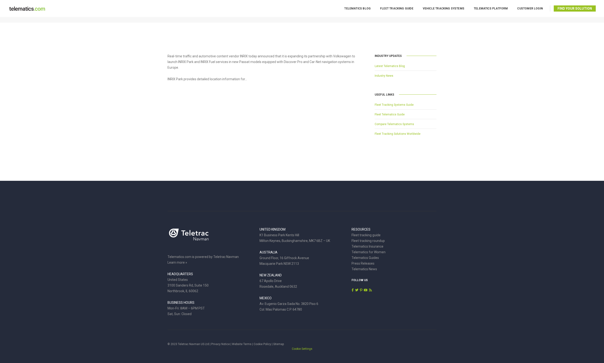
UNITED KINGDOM (272, 229)
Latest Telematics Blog (390, 66)
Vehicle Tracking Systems (443, 8)
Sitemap (278, 344)
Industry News (384, 75)
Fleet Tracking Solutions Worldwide (397, 133)
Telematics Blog (357, 8)
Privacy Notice (220, 344)
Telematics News (364, 269)
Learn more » (177, 262)
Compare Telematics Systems (394, 124)
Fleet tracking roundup (368, 241)
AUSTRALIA (268, 252)
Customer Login (530, 8)
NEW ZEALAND (271, 275)
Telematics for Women (369, 252)
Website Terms (242, 344)
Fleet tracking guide (366, 235)
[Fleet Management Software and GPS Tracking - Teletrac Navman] (189, 237)
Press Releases (363, 263)
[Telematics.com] (27, 8)
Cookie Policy (262, 344)
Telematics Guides (365, 258)
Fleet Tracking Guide (396, 8)
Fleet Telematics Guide (390, 114)
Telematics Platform (491, 8)
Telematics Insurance (367, 246)
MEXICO (266, 298)
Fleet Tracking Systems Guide (394, 104)
